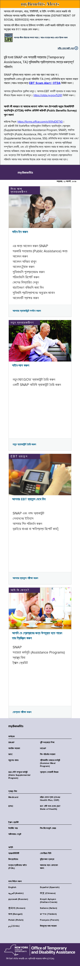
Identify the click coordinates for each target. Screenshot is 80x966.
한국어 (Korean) (16, 908)
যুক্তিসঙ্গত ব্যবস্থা (47, 859)
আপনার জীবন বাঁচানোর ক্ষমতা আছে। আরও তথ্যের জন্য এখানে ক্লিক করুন (41, 37)
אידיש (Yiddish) (48, 914)
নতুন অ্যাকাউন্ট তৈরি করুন (24, 444)
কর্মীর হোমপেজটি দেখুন (66, 48)
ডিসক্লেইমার (13, 859)
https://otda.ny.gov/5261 (47, 95)
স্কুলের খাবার (13, 760)
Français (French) (49, 920)
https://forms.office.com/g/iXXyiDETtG (40, 121)
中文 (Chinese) (48, 893)
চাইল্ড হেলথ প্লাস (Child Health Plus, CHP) (50, 798)
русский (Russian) (18, 899)
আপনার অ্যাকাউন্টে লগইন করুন (27, 310)
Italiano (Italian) (48, 908)
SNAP (11, 742)
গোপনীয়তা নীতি (45, 853)
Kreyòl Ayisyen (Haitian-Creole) (48, 900)
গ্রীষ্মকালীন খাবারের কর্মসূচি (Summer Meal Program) (50, 763)
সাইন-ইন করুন (20, 232)
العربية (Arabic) (16, 893)
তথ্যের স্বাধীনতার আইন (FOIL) (17, 866)
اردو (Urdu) (14, 926)
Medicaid (13, 797)
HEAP (43, 748)
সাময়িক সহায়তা (14, 748)
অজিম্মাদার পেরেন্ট (14, 834)
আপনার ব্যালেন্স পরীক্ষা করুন (25, 578)
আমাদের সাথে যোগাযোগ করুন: (49, 866)
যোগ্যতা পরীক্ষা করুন (22, 712)
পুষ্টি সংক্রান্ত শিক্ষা (47, 742)
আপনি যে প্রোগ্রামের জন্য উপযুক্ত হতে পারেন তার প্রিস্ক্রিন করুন (37, 636)
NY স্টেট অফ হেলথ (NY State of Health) (50, 807)
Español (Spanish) (50, 887)
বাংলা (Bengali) (15, 914)
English (12, 887)
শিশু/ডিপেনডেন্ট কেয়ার (48, 828)
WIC (10, 754)
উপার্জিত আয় (13, 828)
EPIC (10, 806)
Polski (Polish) (15, 920)
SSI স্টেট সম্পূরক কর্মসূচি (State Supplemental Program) (19, 775)
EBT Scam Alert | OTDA (44, 83)
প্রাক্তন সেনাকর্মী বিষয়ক (49, 772)
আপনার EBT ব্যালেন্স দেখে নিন (29, 499)
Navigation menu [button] (6, 172)
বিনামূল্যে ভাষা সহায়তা (48, 926)
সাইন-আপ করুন (20, 365)
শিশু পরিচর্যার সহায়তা (47, 754)
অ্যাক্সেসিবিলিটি (13, 853)
